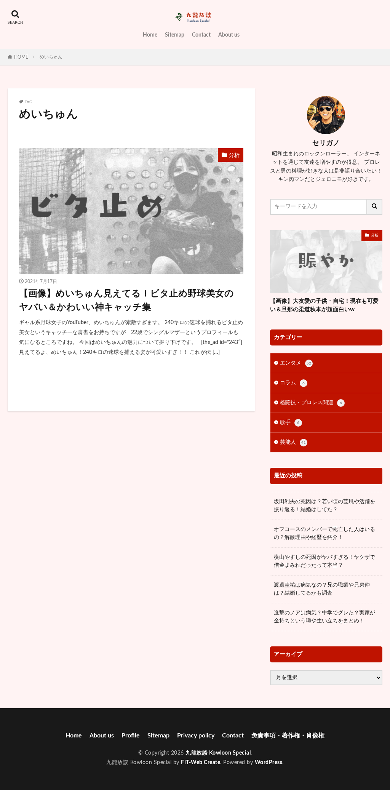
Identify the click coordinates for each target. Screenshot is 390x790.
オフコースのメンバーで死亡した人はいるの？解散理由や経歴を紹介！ (324, 533)
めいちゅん (51, 56)
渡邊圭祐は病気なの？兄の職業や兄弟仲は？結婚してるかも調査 (322, 589)
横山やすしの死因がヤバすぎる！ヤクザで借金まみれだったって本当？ (324, 561)
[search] (374, 207)
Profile (130, 735)
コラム (292, 382)
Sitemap (174, 35)
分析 (234, 155)
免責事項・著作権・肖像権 (287, 735)
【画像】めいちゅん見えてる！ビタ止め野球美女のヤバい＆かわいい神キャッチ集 (126, 300)
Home (150, 35)
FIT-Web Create (200, 762)
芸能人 (293, 442)
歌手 (289, 422)
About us (229, 35)
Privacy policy (195, 735)
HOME (21, 57)
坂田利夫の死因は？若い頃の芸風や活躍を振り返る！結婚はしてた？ (324, 505)
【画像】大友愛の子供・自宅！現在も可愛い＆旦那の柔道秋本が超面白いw (324, 305)
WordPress (269, 762)
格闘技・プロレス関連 (311, 402)
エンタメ (295, 363)
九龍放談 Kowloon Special (218, 753)
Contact (201, 35)
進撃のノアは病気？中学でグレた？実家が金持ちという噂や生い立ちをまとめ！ (324, 617)
